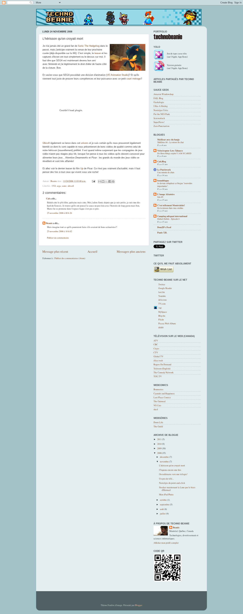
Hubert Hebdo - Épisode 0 (168, 218)
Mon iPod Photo (166, 494)
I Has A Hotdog (161, 106)
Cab (48, 198)
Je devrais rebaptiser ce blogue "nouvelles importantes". (174, 184)
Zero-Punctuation (161, 126)
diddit (161, 327)
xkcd (156, 409)
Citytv (156, 348)
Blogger (138, 605)
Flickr (161, 319)
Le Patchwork (164, 169)
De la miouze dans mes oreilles (170, 208)
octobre (163, 499)
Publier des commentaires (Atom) (69, 258)
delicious (162, 299)
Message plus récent (55, 251)
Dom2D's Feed (164, 227)
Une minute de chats (165, 172)
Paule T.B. (162, 232)
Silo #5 (160, 196)
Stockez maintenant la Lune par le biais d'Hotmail (177, 489)
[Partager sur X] (106, 181)
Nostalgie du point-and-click (172, 482)
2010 (159, 443)
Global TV (158, 356)
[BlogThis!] (103, 181)
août (162, 509)
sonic (64, 185)
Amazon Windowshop (163, 94)
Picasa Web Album (167, 323)
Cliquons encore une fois (170, 469)
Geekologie (159, 102)
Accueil (92, 251)
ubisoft (71, 185)
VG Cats (157, 405)
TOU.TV (158, 376)
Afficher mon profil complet (166, 542)
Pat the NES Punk (162, 114)
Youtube (162, 296)
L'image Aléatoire (166, 194)
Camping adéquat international (172, 216)
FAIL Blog (158, 98)
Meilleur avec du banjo (168, 139)
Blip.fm (161, 315)
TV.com (162, 303)
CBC (156, 344)
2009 (159, 448)
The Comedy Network (163, 372)
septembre (165, 504)
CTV (156, 352)
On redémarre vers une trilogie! (173, 474)
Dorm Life (158, 422)
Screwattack (159, 118)
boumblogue (163, 180)
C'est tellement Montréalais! (171, 205)
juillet (163, 513)
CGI (54, 185)
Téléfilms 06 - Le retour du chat (170, 142)
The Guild (158, 426)
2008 (159, 453)
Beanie (49, 223)
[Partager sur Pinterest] (113, 181)
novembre (164, 461)
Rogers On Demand (162, 364)
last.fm (161, 292)
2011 (159, 439)
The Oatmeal (160, 401)
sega (59, 185)
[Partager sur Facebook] (110, 181)
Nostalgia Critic (161, 110)
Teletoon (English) (162, 368)
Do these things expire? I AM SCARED (174, 153)
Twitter (161, 284)
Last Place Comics (162, 397)
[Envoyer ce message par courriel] (99, 181)
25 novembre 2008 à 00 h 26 (59, 213)
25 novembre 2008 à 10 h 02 (59, 231)
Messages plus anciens (131, 251)
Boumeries (158, 389)
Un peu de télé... (166, 478)
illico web (158, 360)
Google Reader (165, 288)
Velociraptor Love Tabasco (170, 150)
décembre (164, 456)
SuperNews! (159, 122)
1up (160, 307)
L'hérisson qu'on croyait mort (172, 465)
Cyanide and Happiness (164, 393)
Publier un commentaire (58, 237)
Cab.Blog (161, 161)
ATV (156, 340)
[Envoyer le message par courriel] (93, 181)
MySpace (162, 311)
